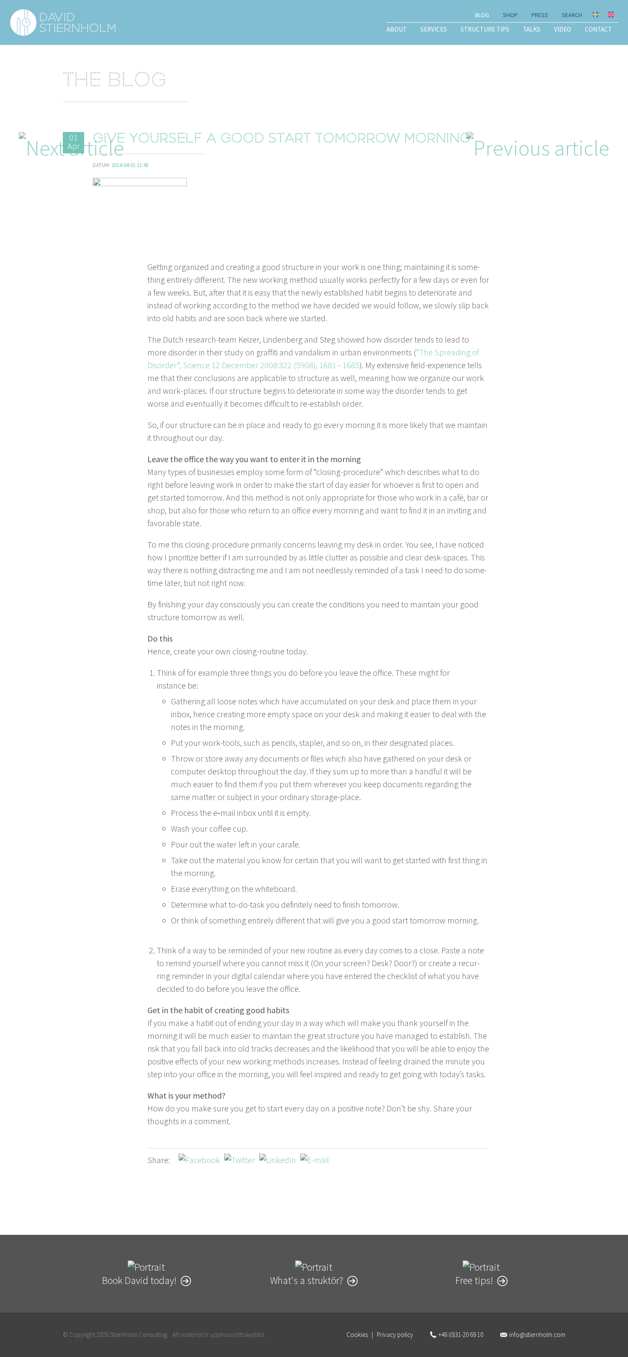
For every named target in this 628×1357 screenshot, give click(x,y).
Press (539, 15)
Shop (510, 15)
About (397, 29)
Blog (482, 15)
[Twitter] (239, 1160)
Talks (531, 29)
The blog (115, 81)
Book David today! (139, 1280)
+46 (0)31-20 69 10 (460, 1335)
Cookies (357, 1335)
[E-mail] (314, 1160)
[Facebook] (199, 1160)
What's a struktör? (306, 1280)
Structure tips (485, 29)
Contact (598, 29)
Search (572, 15)
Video (562, 29)
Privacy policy (395, 1335)
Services (433, 29)
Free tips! (474, 1280)
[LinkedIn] (277, 1160)
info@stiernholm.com (537, 1335)
